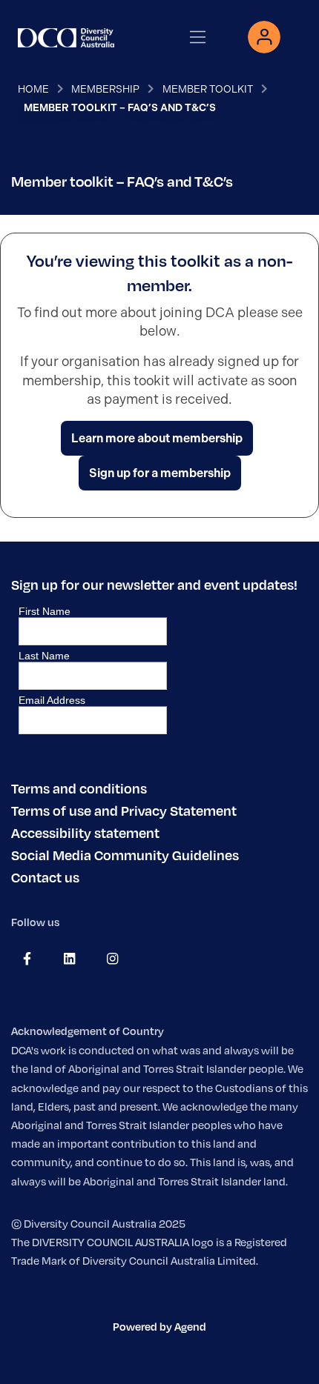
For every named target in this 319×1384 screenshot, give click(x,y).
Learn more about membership (157, 438)
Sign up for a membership (160, 473)
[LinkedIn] (69, 958)
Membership (105, 89)
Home (33, 89)
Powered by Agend (159, 1326)
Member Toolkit (207, 89)
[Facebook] (27, 958)
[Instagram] (112, 958)
